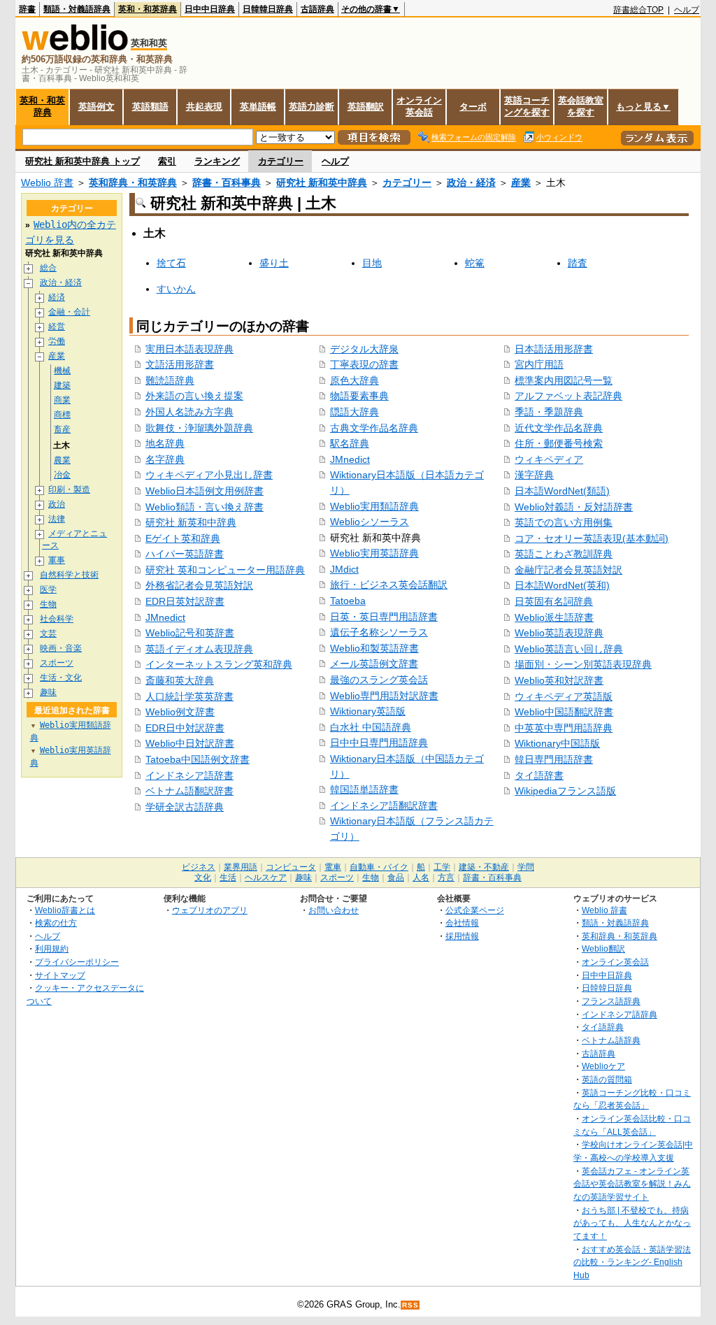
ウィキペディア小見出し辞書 (209, 474)
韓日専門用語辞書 (554, 759)
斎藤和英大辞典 (179, 680)
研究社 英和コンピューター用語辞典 (225, 569)
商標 (62, 415)
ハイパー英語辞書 (184, 553)
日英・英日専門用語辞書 (384, 616)
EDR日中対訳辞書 (184, 727)
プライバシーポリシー (77, 961)
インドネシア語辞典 (619, 1014)
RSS (410, 1305)
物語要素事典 (359, 395)
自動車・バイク (379, 867)
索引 (167, 161)
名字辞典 (165, 459)
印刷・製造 (69, 489)
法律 (56, 519)
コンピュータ (291, 867)
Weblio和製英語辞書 (374, 648)
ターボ (473, 106)
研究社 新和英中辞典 (321, 182)
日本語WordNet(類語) (562, 490)
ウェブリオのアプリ (210, 910)
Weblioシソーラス (369, 521)
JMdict (344, 569)
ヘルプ (686, 10)
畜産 (62, 429)
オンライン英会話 (419, 106)
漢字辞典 (534, 474)
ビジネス (198, 867)
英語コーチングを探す (527, 106)
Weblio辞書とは (65, 910)
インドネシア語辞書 (189, 775)
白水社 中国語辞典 (370, 727)
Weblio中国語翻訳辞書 (564, 711)
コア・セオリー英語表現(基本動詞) (591, 538)
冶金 (62, 475)
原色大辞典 (354, 380)
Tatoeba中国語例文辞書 (197, 759)
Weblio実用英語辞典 (374, 553)
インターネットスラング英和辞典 (218, 664)
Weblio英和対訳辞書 (559, 680)
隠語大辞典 (354, 411)
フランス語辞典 (611, 1000)
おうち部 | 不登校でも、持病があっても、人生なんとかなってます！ (632, 1222)
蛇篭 (475, 262)
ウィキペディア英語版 (564, 696)
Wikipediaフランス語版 (565, 790)
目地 (372, 262)
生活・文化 (61, 677)
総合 (48, 268)
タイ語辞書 (539, 775)
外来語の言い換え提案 (194, 395)
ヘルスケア (266, 877)
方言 (446, 877)
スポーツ (56, 663)
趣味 (48, 692)
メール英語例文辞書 (374, 663)
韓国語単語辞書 (364, 789)
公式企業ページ (474, 910)
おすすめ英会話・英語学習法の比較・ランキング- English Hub (632, 1262)
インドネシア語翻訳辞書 (384, 805)
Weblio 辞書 (47, 182)
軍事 (56, 560)
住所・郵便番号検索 (559, 443)
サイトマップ (60, 975)
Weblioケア (603, 1065)
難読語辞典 (169, 380)
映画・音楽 (61, 648)
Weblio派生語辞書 (554, 617)
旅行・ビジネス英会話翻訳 (389, 584)
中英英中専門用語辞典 (564, 727)
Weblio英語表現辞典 (559, 632)
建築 (62, 385)
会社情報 (462, 922)
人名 (421, 877)
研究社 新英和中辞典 (190, 522)
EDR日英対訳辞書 (184, 601)
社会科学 (56, 619)
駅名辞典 (349, 443)
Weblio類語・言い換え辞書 (204, 507)
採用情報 (462, 935)
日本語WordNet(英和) (562, 585)
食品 (395, 877)
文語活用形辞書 (179, 364)
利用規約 (52, 948)
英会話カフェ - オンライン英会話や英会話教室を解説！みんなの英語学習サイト (632, 1183)
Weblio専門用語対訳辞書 (384, 695)
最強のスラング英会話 (379, 679)
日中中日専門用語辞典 (379, 742)
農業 (62, 460)
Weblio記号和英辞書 (189, 632)
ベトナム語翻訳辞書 (189, 790)
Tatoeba (348, 600)
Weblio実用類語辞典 (374, 506)
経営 (56, 326)
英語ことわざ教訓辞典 (564, 553)
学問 (525, 867)
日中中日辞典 (210, 9)
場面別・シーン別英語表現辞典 (583, 664)
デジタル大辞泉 (364, 348)
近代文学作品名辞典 (559, 428)
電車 (332, 867)
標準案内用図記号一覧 (564, 380)
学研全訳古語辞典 (184, 806)
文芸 (48, 633)
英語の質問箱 (607, 1079)
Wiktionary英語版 (368, 711)
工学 (442, 867)
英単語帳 (258, 106)
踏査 (577, 262)
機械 (62, 370)
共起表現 (204, 106)
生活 (228, 877)
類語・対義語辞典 (76, 9)
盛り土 (274, 262)
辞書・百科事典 (226, 182)
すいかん (176, 288)
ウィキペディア (549, 459)
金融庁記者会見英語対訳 (568, 569)
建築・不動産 (484, 867)
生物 (48, 604)
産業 (521, 182)
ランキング (217, 161)
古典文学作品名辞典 (374, 428)
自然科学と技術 (69, 575)
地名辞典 (165, 443)
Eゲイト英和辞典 (182, 538)
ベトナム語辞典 (611, 1040)
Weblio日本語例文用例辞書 (204, 490)
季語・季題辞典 (549, 411)
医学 (48, 589)
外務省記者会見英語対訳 (199, 585)
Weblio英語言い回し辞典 (569, 648)
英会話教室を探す (580, 106)
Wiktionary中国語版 (557, 743)
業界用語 (240, 867)
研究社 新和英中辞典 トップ (82, 161)
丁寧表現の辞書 (364, 364)
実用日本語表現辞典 (189, 348)
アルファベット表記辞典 (568, 395)
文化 (202, 877)
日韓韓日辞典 (268, 9)
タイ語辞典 (603, 1026)
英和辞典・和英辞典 (133, 182)
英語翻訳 (366, 106)
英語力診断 (311, 106)
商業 (62, 400)
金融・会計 (69, 312)
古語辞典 (317, 9)
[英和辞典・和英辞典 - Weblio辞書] (75, 47)
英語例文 (96, 106)
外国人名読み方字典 (189, 411)
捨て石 (171, 262)
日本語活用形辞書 (554, 348)
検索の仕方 (56, 922)
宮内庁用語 (539, 364)
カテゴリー (280, 161)
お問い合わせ (333, 910)
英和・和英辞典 (147, 9)
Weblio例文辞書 (180, 711)
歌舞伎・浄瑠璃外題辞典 (199, 428)
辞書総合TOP (638, 10)
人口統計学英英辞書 (189, 696)
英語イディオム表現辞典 (199, 648)
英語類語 (150, 106)
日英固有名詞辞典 (554, 601)
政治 (56, 504)
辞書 (27, 9)
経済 (56, 297)
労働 (56, 341)
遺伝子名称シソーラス (379, 632)
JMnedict (165, 617)
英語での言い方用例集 (564, 522)
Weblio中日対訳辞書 (189, 743)
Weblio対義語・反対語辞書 (574, 507)
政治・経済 (471, 182)
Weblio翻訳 (603, 948)
